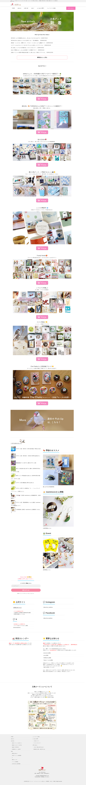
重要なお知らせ (14, 753)
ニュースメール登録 (51, 8)
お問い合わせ (70, 8)
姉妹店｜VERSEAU (15, 747)
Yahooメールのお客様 (48, 660)
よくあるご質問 (35, 738)
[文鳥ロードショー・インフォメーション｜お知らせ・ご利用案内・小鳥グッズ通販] (16, 4)
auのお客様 (45, 655)
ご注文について (36, 740)
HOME (13, 8)
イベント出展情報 (15, 761)
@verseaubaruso (16, 627)
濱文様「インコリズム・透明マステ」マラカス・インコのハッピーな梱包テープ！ (28, 42)
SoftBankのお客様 (47, 657)
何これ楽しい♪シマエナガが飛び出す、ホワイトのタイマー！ (24, 47)
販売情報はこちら (47, 528)
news (32, 8)
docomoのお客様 (47, 652)
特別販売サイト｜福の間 (16, 749)
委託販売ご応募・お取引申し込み (39, 749)
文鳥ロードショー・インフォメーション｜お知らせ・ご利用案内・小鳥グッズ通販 (41, 781)
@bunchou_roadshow (48, 607)
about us (19, 8)
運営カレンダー (14, 759)
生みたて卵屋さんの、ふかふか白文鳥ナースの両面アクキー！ (24, 50)
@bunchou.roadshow (47, 618)
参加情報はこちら (46, 569)
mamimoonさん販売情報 (16, 763)
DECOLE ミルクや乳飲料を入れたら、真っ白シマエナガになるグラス (25, 38)
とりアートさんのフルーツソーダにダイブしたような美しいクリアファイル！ (27, 45)
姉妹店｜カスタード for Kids (17, 745)
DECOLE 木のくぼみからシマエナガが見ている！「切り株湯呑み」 (25, 40)
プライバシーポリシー (27, 593)
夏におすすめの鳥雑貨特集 (48, 486)
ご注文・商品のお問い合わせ (39, 747)
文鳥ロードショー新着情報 (16, 755)
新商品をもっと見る (42, 57)
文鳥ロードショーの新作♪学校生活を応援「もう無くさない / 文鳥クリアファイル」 (28, 52)
